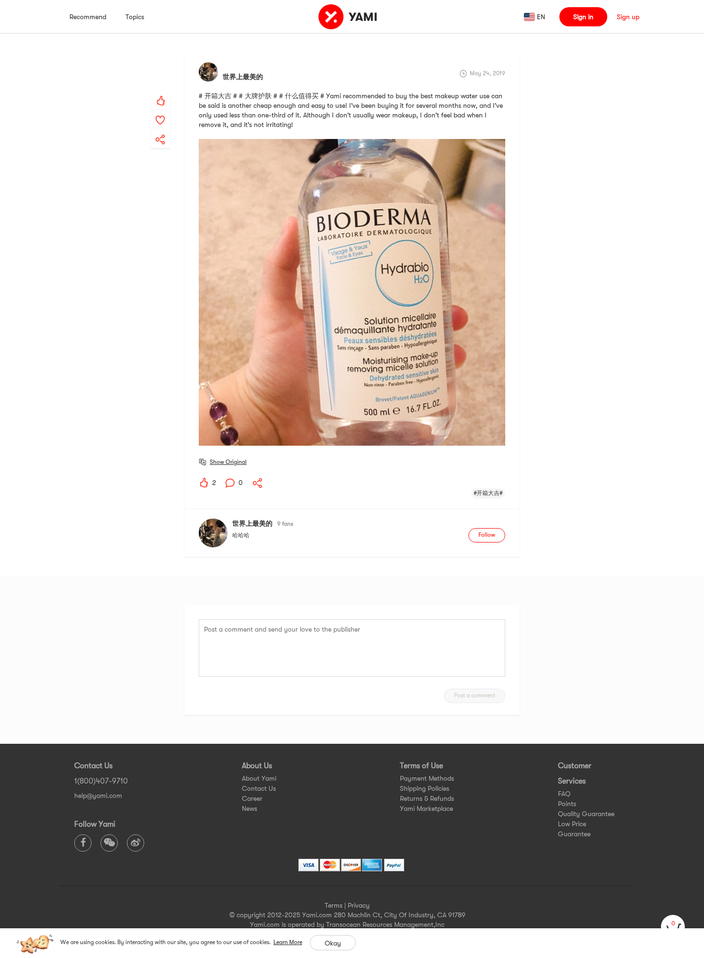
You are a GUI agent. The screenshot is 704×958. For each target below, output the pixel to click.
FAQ (564, 793)
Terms (333, 905)
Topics (134, 17)
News (249, 808)
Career (252, 798)
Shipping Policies (424, 788)
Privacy (359, 905)
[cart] (673, 927)
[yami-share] (160, 129)
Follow (486, 534)
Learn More (287, 942)
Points (567, 804)
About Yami (259, 778)
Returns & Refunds (427, 798)
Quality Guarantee (586, 814)
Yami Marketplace (426, 808)
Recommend (87, 17)
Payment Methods (427, 778)
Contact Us (259, 788)
